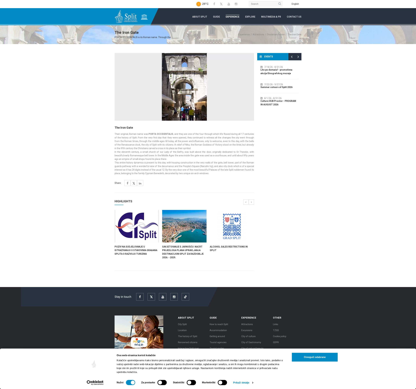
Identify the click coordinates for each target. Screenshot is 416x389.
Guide (216, 16)
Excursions (246, 330)
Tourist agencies (218, 342)
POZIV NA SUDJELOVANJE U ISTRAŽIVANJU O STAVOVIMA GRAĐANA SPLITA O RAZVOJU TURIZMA (136, 250)
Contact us (294, 16)
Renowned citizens (187, 342)
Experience (232, 16)
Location (182, 330)
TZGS (276, 330)
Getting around (217, 336)
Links (275, 324)
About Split (199, 16)
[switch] (162, 382)
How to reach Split (219, 324)
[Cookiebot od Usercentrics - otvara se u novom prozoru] (95, 382)
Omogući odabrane (315, 357)
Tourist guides (217, 348)
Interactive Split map (188, 348)
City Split (182, 324)
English (295, 4)
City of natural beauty (252, 348)
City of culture (248, 336)
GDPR (276, 342)
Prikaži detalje (241, 382)
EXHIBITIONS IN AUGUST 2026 (278, 69)
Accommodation (218, 330)
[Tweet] (134, 183)
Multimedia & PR (271, 16)
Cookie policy (279, 336)
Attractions (258, 34)
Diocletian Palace (276, 34)
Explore (250, 16)
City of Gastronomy (251, 342)
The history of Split (187, 336)
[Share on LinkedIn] (140, 183)
